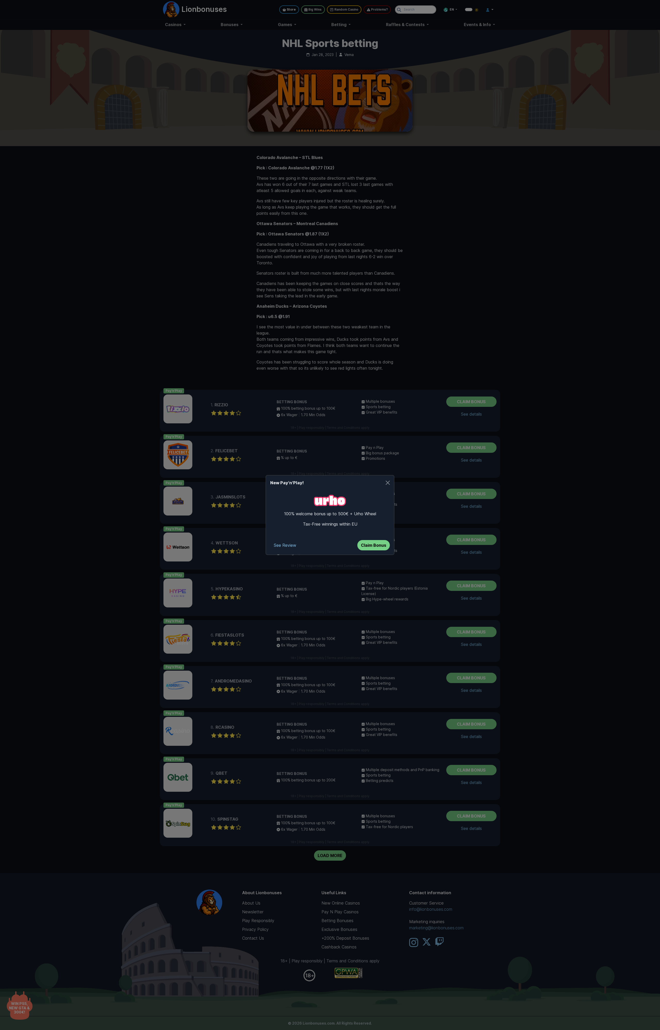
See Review (285, 545)
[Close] (388, 483)
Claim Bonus (373, 545)
